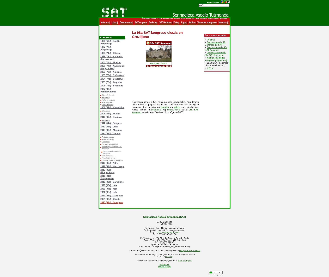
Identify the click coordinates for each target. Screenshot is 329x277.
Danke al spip (164, 267)
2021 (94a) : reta (108, 188)
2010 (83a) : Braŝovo (111, 117)
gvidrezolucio (173, 109)
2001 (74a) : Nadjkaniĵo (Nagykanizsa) (112, 67)
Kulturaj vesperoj (108, 100)
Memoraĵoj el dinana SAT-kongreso (112, 147)
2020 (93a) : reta (108, 185)
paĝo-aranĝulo (185, 261)
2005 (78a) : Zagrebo (111, 82)
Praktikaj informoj (108, 158)
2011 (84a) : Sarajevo (111, 123)
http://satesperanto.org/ (168, 232)
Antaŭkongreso (108, 137)
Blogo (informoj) (108, 95)
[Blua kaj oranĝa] (222, 2)
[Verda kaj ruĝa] (225, 2)
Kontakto (223, 18)
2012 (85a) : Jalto (109, 126)
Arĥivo (192, 22)
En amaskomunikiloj (110, 144)
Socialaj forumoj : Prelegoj (112, 160)
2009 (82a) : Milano (110, 113)
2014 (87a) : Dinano (110, 133)
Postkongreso (107, 155)
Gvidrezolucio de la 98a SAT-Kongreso (215, 53)
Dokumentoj (126, 22)
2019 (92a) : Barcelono (112, 182)
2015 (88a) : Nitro (109, 163)
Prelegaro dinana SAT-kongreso (112, 152)
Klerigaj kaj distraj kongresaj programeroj (216, 59)
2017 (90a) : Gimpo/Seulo (107, 171)
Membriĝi (223, 22)
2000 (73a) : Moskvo (110, 62)
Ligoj (184, 22)
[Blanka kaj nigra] (228, 2)
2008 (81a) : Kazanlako (112, 107)
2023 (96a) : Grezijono (111, 195)
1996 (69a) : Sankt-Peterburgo (110, 42)
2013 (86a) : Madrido (111, 130)
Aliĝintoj (211, 39)
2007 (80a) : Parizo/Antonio (108, 90)
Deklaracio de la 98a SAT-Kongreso (216, 48)
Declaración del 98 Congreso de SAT (215, 43)
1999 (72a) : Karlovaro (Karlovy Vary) (111, 57)
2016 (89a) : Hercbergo (112, 166)
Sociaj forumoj (107, 105)
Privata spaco (213, 18)
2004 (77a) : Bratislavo (112, 79)
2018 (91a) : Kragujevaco (107, 177)
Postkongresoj (107, 102)
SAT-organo (141, 22)
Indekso (203, 18)
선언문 (210, 68)
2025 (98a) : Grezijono (111, 202)
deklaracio (156, 109)
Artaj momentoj (108, 139)
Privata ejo (164, 265)
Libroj (115, 22)
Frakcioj (153, 22)
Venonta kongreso (207, 22)
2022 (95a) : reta (108, 192)
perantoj (165, 107)
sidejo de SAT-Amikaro (189, 251)
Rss (197, 18)
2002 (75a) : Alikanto (111, 72)
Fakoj (176, 22)
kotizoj (177, 107)
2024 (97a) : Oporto (110, 199)
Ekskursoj (105, 97)
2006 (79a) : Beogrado (111, 85)
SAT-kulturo (165, 22)
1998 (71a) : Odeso (110, 53)
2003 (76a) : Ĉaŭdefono (112, 75)
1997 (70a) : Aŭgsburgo (106, 48)
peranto (168, 257)
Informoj (105, 22)
